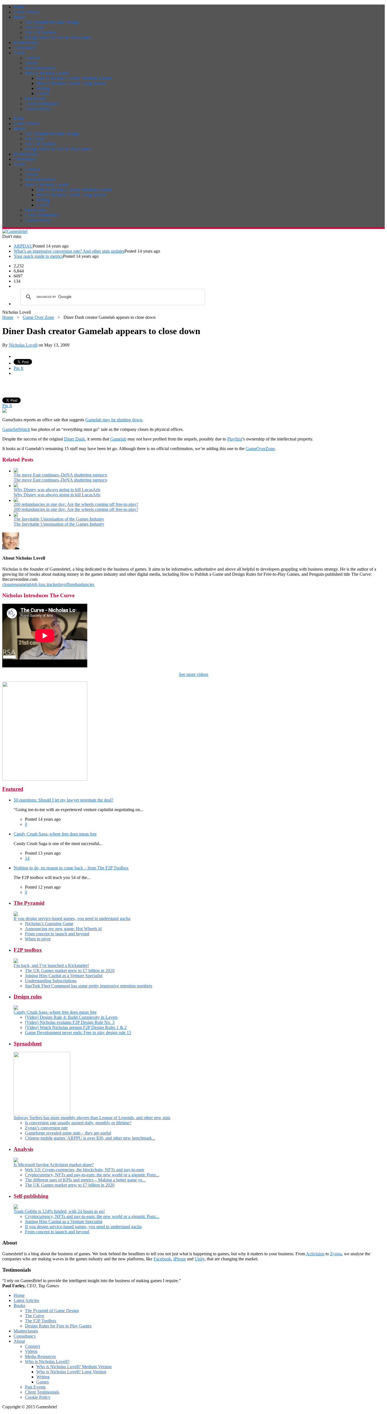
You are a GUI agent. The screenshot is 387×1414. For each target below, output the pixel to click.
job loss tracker (45, 584)
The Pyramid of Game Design (52, 22)
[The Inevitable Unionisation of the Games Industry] (16, 515)
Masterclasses (26, 42)
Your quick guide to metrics (38, 256)
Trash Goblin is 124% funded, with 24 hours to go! (59, 1211)
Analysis (23, 1149)
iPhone (179, 1258)
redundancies (82, 584)
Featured (12, 789)
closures (9, 584)
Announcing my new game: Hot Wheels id (63, 928)
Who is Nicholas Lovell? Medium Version (74, 78)
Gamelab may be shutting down (113, 419)
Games (42, 93)
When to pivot (37, 938)
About (19, 52)
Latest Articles (26, 12)
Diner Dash (74, 439)
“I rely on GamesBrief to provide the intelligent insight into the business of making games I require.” (91, 1283)
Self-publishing (31, 1196)
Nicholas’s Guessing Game (49, 923)
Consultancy (25, 47)
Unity (200, 1258)
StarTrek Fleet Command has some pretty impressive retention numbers (88, 985)
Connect (32, 57)
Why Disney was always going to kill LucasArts (57, 489)
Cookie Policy (37, 108)
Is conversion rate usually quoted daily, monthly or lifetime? (78, 1122)
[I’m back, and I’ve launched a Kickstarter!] (16, 961)
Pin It (18, 368)
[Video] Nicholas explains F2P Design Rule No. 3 (69, 1022)
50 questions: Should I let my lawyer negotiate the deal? (63, 800)
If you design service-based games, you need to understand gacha (72, 918)
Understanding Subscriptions (50, 980)
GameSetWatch (16, 429)
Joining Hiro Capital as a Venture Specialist (63, 975)
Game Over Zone (38, 317)
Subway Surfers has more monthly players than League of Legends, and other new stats (92, 1117)
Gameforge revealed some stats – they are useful (68, 1133)
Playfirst (234, 439)
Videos (31, 63)
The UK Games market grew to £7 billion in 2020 (69, 970)
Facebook (162, 1258)
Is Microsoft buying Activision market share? (54, 1164)
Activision (315, 1253)
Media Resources (40, 68)
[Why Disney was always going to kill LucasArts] (16, 485)
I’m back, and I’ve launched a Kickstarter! (51, 965)
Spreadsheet (28, 1043)
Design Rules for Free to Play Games (58, 37)
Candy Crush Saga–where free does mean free (55, 833)
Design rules (28, 997)
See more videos (193, 674)
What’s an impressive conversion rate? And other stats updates (69, 251)
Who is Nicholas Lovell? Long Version (71, 83)
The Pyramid (29, 903)
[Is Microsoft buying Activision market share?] (16, 1160)
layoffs (65, 584)
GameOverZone (260, 448)
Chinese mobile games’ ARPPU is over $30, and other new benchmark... (90, 1138)
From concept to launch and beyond (57, 933)
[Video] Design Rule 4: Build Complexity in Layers (71, 1017)
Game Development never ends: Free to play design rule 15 (78, 1032)
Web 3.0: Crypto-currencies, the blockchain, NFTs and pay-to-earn (84, 1169)
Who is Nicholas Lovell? (47, 73)
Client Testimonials (42, 103)
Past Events (35, 98)
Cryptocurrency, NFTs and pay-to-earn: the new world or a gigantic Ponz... (92, 1174)
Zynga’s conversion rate (46, 1127)
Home (19, 7)
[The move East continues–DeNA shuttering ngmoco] (16, 471)
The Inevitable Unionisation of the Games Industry (59, 519)
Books (19, 17)
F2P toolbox (28, 950)
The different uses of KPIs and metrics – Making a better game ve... (85, 1179)
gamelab (24, 584)
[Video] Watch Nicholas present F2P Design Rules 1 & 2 (76, 1027)
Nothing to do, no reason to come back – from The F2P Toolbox (71, 867)
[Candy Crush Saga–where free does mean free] (16, 1008)
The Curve (34, 27)
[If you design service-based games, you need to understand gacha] (16, 914)
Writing (43, 88)
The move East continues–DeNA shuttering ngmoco (60, 474)
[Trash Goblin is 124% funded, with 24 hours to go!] (16, 1207)
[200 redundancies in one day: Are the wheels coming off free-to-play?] (16, 500)
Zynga (336, 1253)
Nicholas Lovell (23, 345)
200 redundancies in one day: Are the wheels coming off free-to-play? (76, 504)
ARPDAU (23, 246)
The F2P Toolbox (40, 32)
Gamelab (118, 439)
